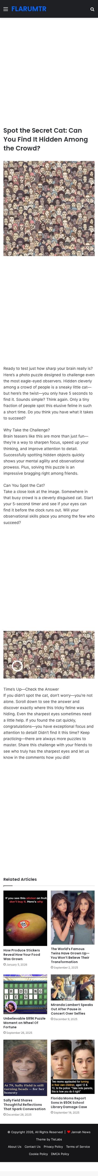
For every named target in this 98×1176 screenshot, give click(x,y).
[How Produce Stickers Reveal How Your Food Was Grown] (25, 918)
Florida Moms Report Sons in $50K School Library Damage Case (69, 1102)
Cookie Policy (38, 1154)
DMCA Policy (60, 1154)
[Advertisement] (49, 70)
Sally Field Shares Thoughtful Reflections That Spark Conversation (24, 1104)
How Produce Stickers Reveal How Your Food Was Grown (21, 954)
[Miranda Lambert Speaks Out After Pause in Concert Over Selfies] (73, 987)
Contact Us (33, 1146)
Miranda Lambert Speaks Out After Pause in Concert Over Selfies (72, 1009)
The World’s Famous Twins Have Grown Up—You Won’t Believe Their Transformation (70, 955)
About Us (14, 1146)
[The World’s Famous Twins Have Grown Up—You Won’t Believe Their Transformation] (73, 918)
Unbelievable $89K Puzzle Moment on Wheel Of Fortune (24, 1022)
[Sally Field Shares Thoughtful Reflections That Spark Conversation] (25, 1068)
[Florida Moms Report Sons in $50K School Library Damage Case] (73, 1067)
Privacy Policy (53, 1146)
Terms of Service (78, 1146)
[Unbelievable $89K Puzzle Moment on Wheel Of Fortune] (25, 994)
